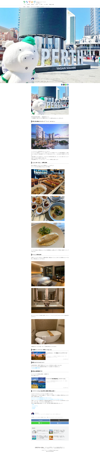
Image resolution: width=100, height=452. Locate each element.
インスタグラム (35, 405)
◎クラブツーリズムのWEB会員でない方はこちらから (41, 397)
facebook (33, 407)
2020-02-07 (37, 413)
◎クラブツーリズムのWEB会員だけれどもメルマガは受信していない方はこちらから (47, 399)
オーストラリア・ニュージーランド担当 (41, 414)
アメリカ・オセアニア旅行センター (55, 414)
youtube (33, 408)
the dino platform (51, 451)
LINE (33, 404)
